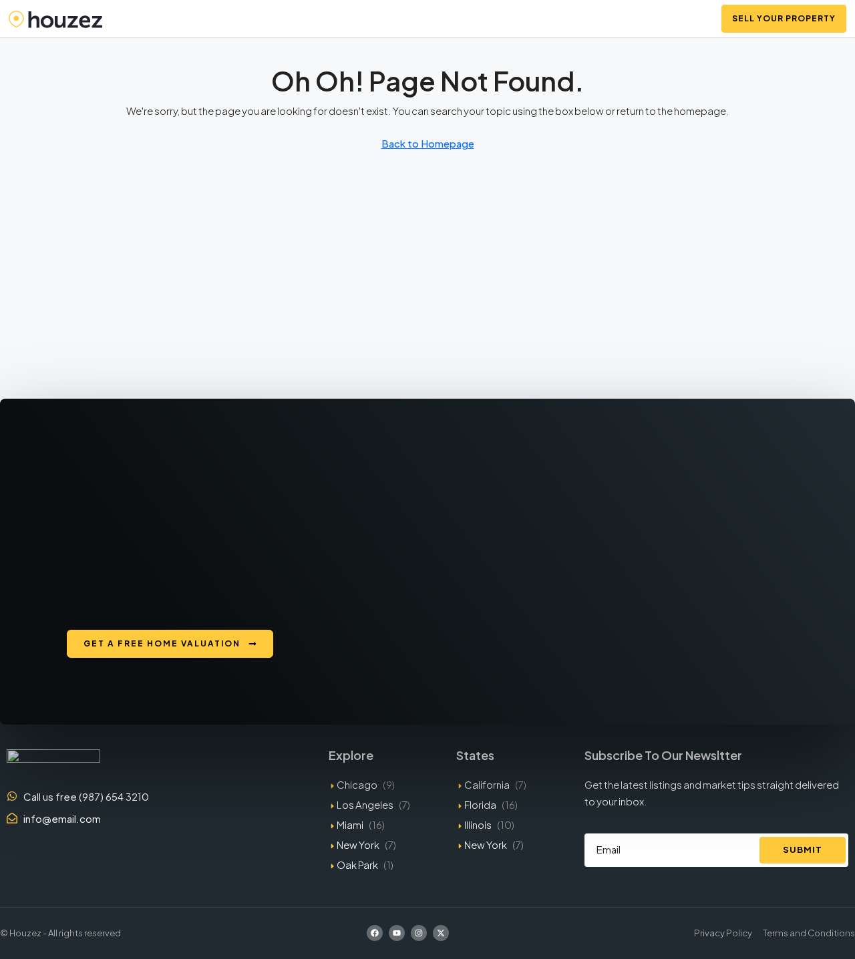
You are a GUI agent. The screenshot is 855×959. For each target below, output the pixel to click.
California (487, 784)
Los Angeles (365, 804)
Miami (350, 824)
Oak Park (357, 864)
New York (358, 844)
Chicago (357, 784)
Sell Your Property (784, 18)
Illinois (478, 824)
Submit (802, 849)
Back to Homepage (427, 143)
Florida (480, 804)
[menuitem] (694, 19)
